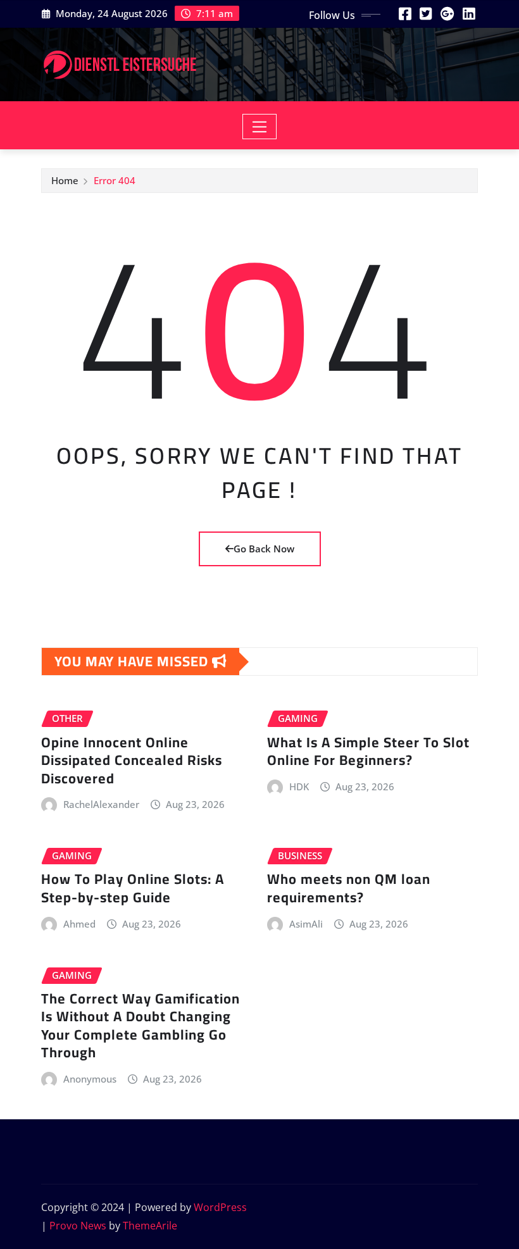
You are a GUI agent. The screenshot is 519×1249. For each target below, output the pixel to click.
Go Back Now (264, 548)
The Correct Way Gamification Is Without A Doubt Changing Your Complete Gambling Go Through (140, 1025)
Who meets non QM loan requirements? (348, 888)
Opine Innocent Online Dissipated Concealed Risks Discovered (131, 760)
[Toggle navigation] (259, 126)
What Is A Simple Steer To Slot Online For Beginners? (368, 751)
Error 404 (114, 180)
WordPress (220, 1207)
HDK (299, 786)
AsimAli (306, 923)
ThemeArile (150, 1226)
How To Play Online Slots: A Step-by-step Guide (132, 888)
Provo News (77, 1226)
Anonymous (89, 1078)
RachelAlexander (101, 804)
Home (64, 180)
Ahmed (79, 923)
